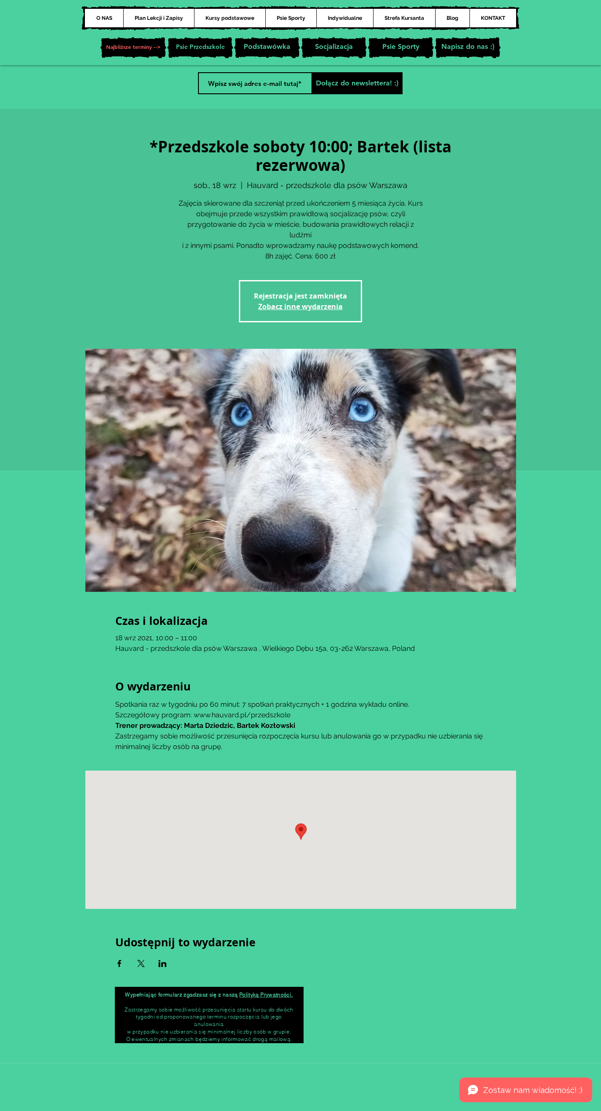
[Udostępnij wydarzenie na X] (141, 963)
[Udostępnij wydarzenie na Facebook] (119, 963)
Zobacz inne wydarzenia (300, 306)
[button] (133, 47)
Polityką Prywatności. (266, 994)
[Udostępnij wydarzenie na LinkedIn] (162, 963)
